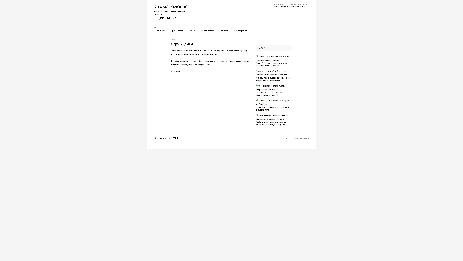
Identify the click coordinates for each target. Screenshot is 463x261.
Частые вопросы (208, 31)
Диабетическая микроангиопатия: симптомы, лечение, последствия (271, 123)
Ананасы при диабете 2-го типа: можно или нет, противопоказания (273, 79)
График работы (177, 31)
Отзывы (193, 31)
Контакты (225, 31)
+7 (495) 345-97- (165, 18)
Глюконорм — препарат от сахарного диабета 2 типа (272, 108)
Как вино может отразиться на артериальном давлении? (269, 93)
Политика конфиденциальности (297, 138)
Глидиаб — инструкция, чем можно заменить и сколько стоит (271, 64)
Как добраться (240, 31)
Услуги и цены (160, 31)
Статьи (177, 71)
